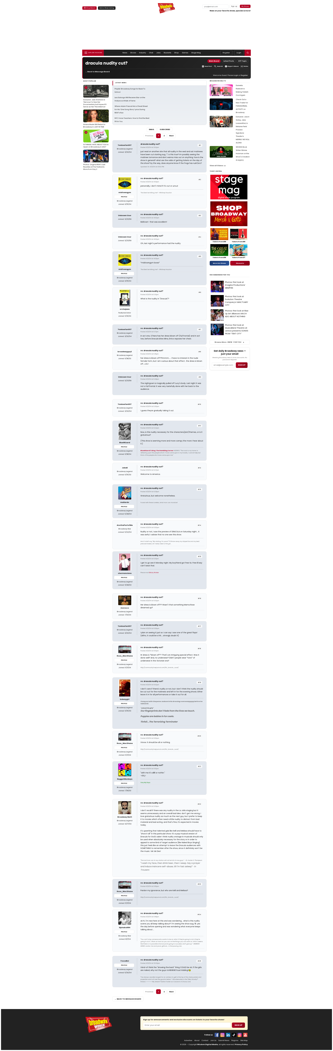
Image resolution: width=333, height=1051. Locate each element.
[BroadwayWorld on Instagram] (222, 1035)
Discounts (240, 263)
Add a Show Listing (107, 8)
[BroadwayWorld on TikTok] (234, 1035)
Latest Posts (228, 61)
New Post (208, 66)
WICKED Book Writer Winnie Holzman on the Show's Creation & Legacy (243, 153)
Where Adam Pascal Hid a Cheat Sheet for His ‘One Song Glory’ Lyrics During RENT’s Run (131, 109)
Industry (142, 52)
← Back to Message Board (97, 71)
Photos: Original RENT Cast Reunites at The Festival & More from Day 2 (94, 160)
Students (167, 52)
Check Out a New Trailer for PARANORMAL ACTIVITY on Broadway (242, 106)
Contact (204, 1040)
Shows (133, 52)
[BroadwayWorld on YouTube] (245, 1035)
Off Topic (242, 61)
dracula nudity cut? (150, 144)
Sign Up (238, 1025)
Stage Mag (196, 52)
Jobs (158, 52)
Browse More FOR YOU (228, 342)
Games (185, 52)
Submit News (223, 1040)
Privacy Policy (241, 1044)
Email (151, 129)
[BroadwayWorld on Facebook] (216, 1035)
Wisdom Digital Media (207, 1044)
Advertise (188, 1040)
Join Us (213, 1040)
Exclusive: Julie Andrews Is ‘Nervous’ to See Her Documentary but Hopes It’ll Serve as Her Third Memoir (94, 97)
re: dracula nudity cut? (151, 178)
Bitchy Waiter (154, 572)
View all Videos (216, 165)
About (196, 1040)
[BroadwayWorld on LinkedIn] (228, 1035)
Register (226, 52)
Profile (124, 197)
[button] (248, 53)
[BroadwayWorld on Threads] (239, 1035)
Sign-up (234, 6)
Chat (151, 52)
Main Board (214, 61)
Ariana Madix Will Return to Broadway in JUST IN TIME (94, 119)
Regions (234, 1040)
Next (171, 135)
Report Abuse (233, 66)
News (125, 52)
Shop (176, 52)
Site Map (244, 1040)
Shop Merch (90, 8)
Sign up (241, 365)
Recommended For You (220, 275)
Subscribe (165, 129)
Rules (246, 66)
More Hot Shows (219, 263)
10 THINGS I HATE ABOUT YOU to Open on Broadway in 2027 (96, 139)
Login (239, 52)
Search (220, 66)
